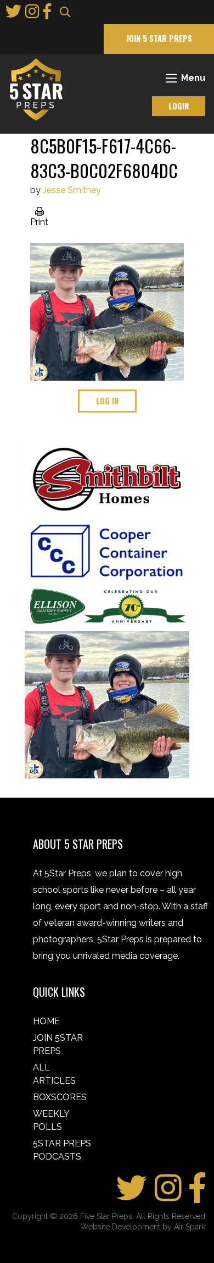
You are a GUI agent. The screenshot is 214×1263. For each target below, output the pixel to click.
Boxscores (60, 1097)
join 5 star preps (159, 38)
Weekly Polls (51, 1120)
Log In (107, 401)
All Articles (54, 1074)
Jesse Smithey (72, 190)
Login (178, 106)
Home (46, 1021)
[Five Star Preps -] (33, 89)
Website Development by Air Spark (143, 1226)
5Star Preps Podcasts (62, 1150)
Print (39, 222)
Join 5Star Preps (58, 1044)
